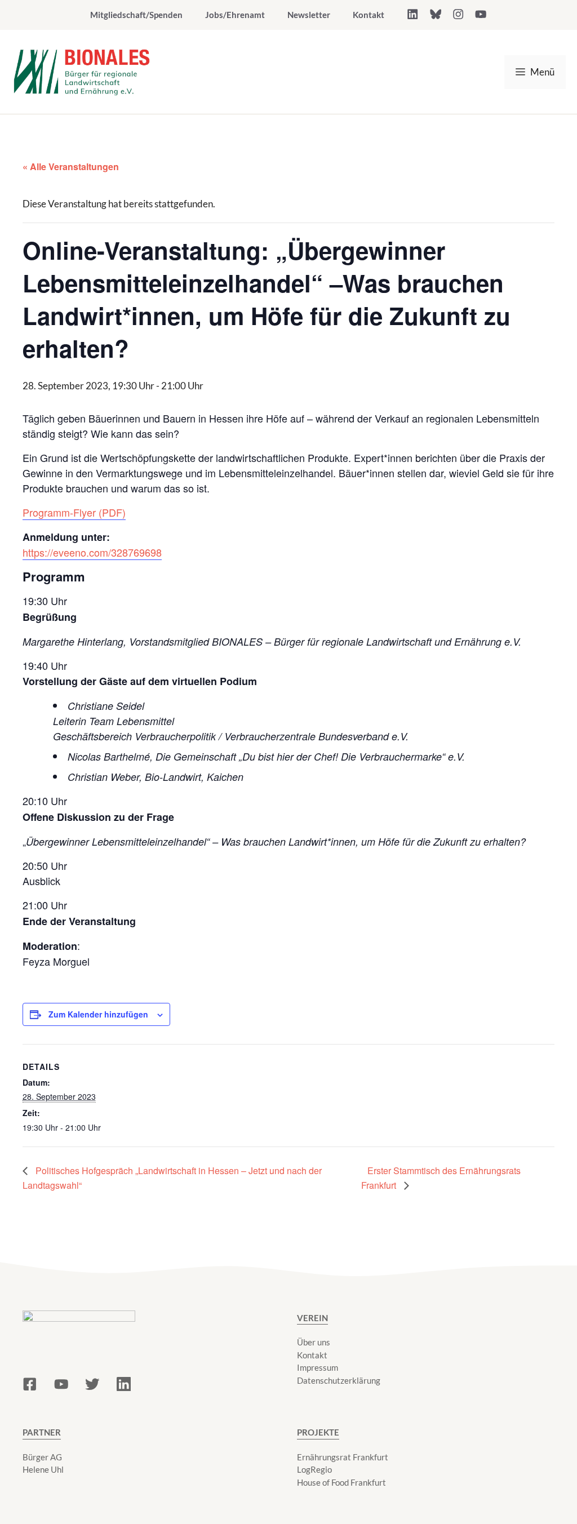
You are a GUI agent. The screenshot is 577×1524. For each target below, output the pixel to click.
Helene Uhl (43, 1469)
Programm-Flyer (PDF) (74, 512)
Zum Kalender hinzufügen (98, 1014)
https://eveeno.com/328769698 (92, 552)
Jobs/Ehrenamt (235, 15)
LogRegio (314, 1469)
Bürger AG (42, 1457)
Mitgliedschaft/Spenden (136, 15)
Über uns (313, 1342)
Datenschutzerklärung (338, 1380)
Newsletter (308, 15)
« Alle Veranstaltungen (71, 166)
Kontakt (368, 15)
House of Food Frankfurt (341, 1482)
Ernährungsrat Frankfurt (342, 1457)
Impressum (317, 1367)
